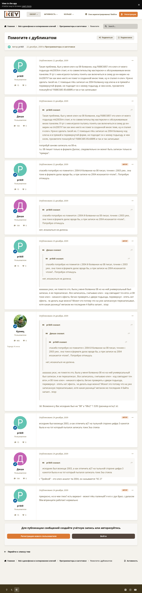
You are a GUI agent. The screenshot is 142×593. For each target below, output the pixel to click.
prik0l (21, 46)
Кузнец (20, 331)
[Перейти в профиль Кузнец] (20, 321)
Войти (103, 536)
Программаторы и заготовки (60, 46)
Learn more (5, 4)
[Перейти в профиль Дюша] (20, 106)
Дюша (20, 116)
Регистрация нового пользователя (38, 536)
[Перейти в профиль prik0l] (9, 46)
